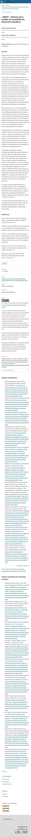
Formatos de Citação (8, 370)
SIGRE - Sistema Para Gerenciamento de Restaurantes (16, 552)
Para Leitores (5, 779)
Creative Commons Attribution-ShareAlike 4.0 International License (15, 305)
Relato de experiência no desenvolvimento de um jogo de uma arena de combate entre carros (17, 628)
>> (6, 771)
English (4, 794)
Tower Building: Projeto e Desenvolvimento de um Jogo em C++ (17, 716)
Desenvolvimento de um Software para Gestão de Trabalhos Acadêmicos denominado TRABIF (15, 470)
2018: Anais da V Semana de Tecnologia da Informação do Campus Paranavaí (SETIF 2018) (15, 7)
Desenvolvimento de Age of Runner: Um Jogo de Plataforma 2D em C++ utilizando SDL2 (16, 610)
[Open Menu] (1, 1)
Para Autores (5, 781)
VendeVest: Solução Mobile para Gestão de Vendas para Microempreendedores (16, 451)
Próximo (25, 565)
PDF (5, 263)
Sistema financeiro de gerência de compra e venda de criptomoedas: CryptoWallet (15, 435)
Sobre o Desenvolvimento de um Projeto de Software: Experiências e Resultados (16, 737)
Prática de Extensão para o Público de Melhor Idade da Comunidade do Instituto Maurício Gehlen (16, 757)
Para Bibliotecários (7, 784)
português (5, 796)
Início (3, 5)
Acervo (8, 5)
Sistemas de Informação (8, 292)
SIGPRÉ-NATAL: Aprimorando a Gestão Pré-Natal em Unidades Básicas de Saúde (16, 589)
